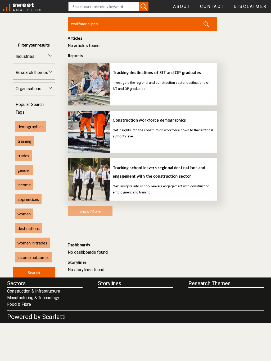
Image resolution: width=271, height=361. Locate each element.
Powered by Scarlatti (36, 317)
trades (23, 155)
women (24, 213)
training (24, 141)
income (24, 184)
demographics (30, 126)
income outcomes (33, 257)
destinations (28, 228)
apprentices (28, 199)
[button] (143, 6)
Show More (90, 211)
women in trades (32, 242)
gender (23, 170)
